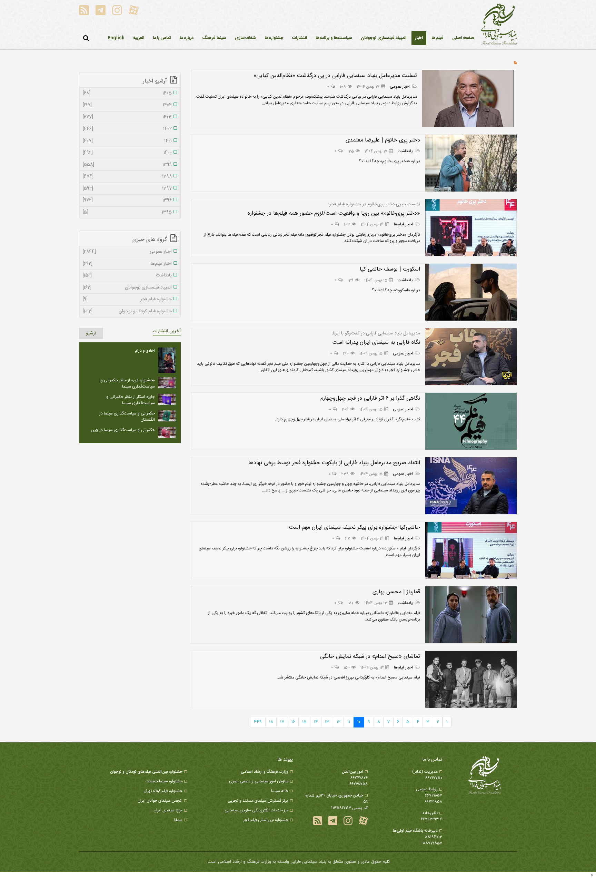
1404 (127, 105)
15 (304, 722)
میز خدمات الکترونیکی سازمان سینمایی (256, 810)
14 (316, 722)
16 (293, 722)
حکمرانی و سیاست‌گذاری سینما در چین (123, 430)
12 (338, 722)
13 (327, 722)
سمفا (178, 820)
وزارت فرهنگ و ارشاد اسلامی (264, 771)
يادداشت (406, 151)
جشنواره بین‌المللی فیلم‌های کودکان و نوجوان (146, 771)
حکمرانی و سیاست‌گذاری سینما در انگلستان (127, 416)
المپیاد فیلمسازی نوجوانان (127, 287)
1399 (127, 165)
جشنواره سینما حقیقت (164, 781)
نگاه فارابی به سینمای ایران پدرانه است (376, 342)
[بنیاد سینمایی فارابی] (499, 24)
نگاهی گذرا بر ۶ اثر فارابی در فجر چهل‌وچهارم (370, 398)
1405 (127, 93)
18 (271, 722)
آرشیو (91, 333)
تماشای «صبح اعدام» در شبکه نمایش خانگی (370, 656)
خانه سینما (279, 791)
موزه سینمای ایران (167, 810)
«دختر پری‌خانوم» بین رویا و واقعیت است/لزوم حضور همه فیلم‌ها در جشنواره (334, 213)
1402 (127, 129)
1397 (127, 188)
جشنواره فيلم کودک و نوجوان (127, 311)
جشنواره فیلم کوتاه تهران (162, 791)
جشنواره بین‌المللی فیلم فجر (265, 820)
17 (282, 722)
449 (258, 722)
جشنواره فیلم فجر (127, 299)
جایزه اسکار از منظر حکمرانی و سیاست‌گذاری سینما (130, 400)
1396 (127, 200)
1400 (127, 152)
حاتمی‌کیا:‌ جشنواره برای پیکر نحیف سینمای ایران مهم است (354, 527)
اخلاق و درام (145, 350)
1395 (127, 212)
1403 (127, 117)
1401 (127, 141)
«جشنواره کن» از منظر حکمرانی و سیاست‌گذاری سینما (128, 383)
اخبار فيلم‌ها (404, 224)
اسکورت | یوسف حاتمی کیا (390, 269)
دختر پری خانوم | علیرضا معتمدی (383, 140)
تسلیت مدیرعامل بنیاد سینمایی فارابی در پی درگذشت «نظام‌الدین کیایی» (335, 75)
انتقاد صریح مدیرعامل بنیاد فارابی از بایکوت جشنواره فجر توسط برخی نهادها (334, 463)
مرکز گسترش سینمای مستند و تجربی (258, 800)
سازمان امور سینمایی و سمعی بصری (258, 781)
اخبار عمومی (400, 86)
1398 (127, 176)
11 (348, 722)
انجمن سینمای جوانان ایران (160, 800)
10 (359, 722)
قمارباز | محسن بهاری (396, 592)
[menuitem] (418, 38)
